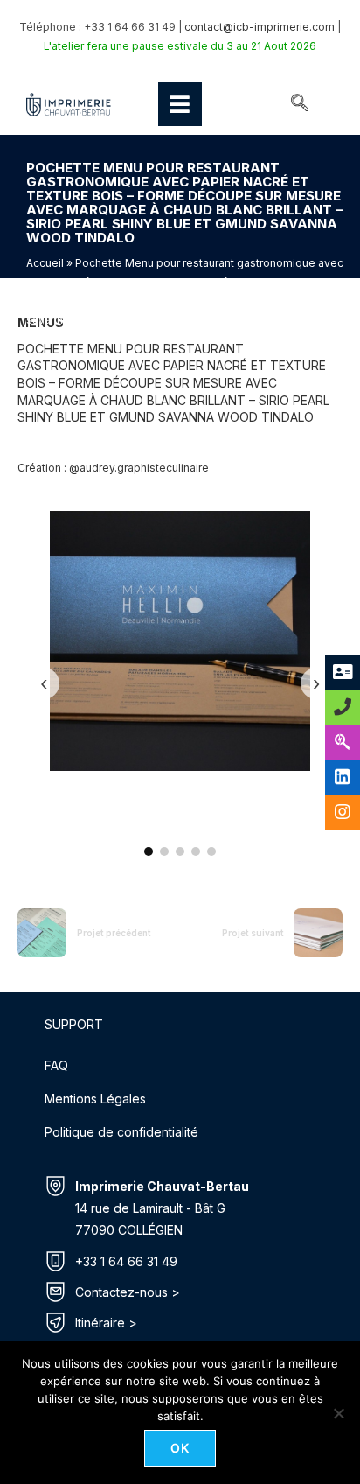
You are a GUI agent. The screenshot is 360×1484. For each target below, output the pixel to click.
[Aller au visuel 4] (195, 851)
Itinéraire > (106, 1322)
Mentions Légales (95, 1098)
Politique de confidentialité (121, 1131)
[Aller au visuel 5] (211, 851)
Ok (180, 1447)
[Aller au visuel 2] (164, 851)
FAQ (56, 1065)
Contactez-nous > (127, 1291)
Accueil (45, 263)
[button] (299, 104)
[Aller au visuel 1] (148, 851)
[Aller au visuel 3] (180, 851)
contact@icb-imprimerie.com (259, 26)
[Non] (338, 1413)
